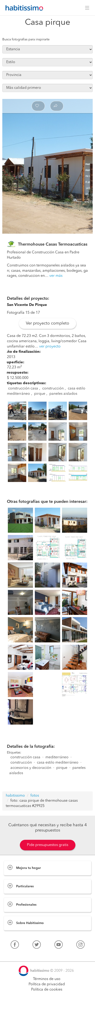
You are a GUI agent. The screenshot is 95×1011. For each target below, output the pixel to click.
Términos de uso (46, 979)
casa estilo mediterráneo (57, 763)
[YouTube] (58, 946)
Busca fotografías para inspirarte (26, 39)
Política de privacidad (47, 984)
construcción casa (23, 388)
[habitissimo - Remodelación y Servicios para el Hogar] (23, 8)
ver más (55, 276)
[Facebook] (15, 946)
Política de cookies (46, 989)
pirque (39, 394)
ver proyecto (50, 346)
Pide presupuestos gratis (47, 845)
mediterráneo (56, 757)
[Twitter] (37, 946)
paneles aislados (63, 394)
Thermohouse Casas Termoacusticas (52, 244)
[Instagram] (80, 946)
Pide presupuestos (47, 1003)
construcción (53, 388)
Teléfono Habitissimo (21, 955)
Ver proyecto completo (47, 323)
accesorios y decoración (30, 768)
